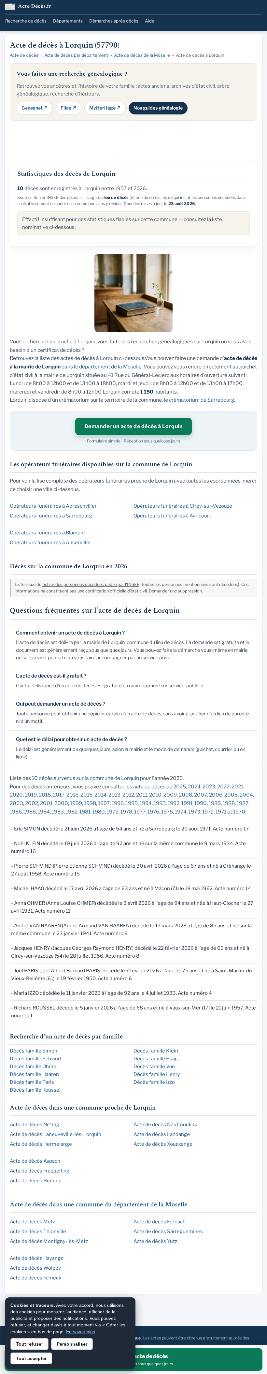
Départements (68, 20)
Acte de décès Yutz (155, 1241)
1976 (153, 812)
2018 (45, 795)
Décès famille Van (154, 1066)
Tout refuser (29, 1344)
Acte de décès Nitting (34, 1125)
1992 (173, 803)
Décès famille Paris (32, 1082)
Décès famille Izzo (154, 1082)
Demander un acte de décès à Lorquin (133, 426)
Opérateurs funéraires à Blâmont (47, 533)
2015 (86, 795)
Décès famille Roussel (35, 1090)
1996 (118, 803)
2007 (200, 795)
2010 (155, 795)
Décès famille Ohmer (34, 1066)
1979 (113, 812)
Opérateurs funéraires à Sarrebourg (51, 516)
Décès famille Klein (156, 1051)
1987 (242, 803)
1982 (71, 812)
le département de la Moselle (108, 367)
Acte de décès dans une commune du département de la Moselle (98, 1204)
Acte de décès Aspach (35, 1161)
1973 (194, 812)
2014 (100, 795)
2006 (215, 795)
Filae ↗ (69, 108)
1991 (186, 803)
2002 (31, 803)
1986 (16, 812)
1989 (215, 803)
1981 (85, 812)
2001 (46, 803)
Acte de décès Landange (162, 1134)
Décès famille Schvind (35, 1059)
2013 (114, 795)
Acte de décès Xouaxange (163, 1144)
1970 (239, 812)
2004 (246, 795)
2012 (128, 795)
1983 (58, 812)
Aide (149, 20)
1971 (221, 812)
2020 (16, 795)
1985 (30, 812)
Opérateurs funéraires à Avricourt (172, 516)
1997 (104, 803)
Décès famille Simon (33, 1051)
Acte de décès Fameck (35, 1278)
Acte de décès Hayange (36, 1258)
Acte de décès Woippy (35, 1268)
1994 (146, 803)
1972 (208, 812)
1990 (200, 803)
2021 (237, 787)
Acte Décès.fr (34, 7)
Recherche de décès (26, 20)
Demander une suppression (175, 591)
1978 (126, 812)
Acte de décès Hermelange (41, 1144)
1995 (132, 803)
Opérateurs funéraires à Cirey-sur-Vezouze (183, 506)
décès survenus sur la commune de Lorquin (89, 778)
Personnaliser (72, 1344)
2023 (209, 787)
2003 (16, 803)
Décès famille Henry (157, 1074)
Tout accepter (31, 1358)
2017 (58, 795)
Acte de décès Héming (36, 1181)
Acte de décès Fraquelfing (39, 1171)
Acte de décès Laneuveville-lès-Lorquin (55, 1134)
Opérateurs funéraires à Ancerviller (50, 542)
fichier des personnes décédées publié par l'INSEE (90, 584)
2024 (194, 787)
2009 (170, 795)
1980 (98, 812)
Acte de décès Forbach (160, 1222)
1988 (229, 803)
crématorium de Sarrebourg (201, 400)
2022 (223, 787)
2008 (185, 795)
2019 (31, 795)
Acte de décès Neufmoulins (165, 1125)
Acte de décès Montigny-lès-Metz (49, 1241)
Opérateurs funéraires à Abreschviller (53, 506)
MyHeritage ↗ (105, 108)
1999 (76, 803)
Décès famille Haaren (34, 1074)
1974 (181, 812)
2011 (141, 795)
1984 (44, 812)
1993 (160, 803)
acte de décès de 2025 (159, 787)
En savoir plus (80, 1331)
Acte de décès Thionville (38, 1231)
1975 (167, 812)
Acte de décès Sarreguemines (168, 1231)
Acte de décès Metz (32, 1222)
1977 (140, 812)
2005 (231, 795)
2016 (72, 795)
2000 (61, 803)
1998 (90, 803)
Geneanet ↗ (34, 108)
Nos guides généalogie (158, 108)
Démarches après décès (113, 20)
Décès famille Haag (156, 1059)
